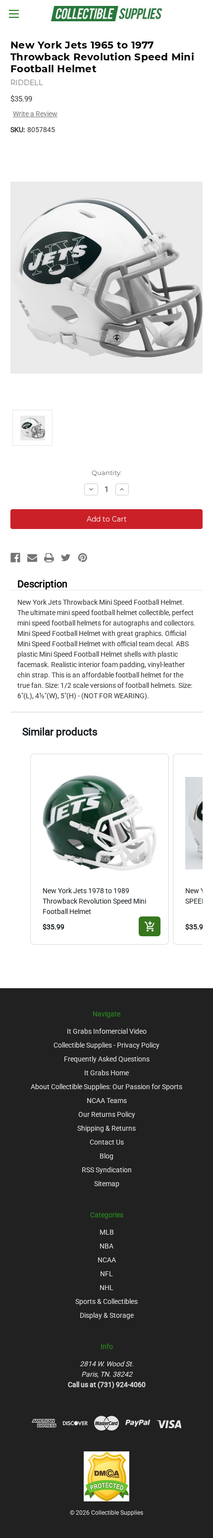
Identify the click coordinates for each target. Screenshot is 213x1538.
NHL (106, 1288)
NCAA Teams (107, 1101)
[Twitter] (66, 558)
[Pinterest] (83, 558)
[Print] (49, 558)
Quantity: (107, 473)
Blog (106, 1156)
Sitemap (106, 1184)
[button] (20, 849)
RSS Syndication (107, 1170)
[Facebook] (15, 558)
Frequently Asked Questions (107, 1059)
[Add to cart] (149, 926)
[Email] (32, 558)
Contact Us (107, 1142)
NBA (106, 1246)
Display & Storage (107, 1315)
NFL (106, 1274)
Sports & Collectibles (106, 1301)
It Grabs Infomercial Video (107, 1031)
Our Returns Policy (106, 1114)
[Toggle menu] (13, 13)
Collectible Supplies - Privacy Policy (106, 1045)
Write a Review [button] (35, 114)
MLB (107, 1232)
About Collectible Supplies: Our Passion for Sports (106, 1087)
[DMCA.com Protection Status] (106, 1476)
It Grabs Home (106, 1073)
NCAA (107, 1260)
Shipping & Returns (106, 1128)
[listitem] (99, 849)
